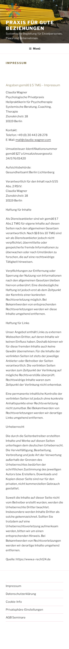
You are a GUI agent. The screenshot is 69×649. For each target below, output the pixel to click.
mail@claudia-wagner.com (33, 140)
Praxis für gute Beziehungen (30, 25)
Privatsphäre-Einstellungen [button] (24, 609)
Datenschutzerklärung (21, 594)
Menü (36, 48)
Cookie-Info (14, 601)
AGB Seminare (15, 617)
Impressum (13, 586)
